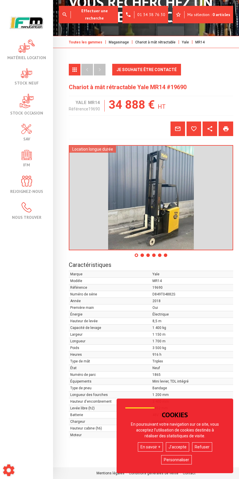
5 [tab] (160, 257)
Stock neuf (27, 82)
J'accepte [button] (177, 447)
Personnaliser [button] (176, 459)
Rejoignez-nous (26, 191)
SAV (26, 138)
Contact (189, 473)
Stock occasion (26, 112)
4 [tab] (154, 257)
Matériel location (26, 57)
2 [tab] (142, 257)
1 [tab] (137, 257)
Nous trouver (26, 217)
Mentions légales (110, 473)
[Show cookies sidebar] (9, 470)
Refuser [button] (202, 447)
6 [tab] (166, 257)
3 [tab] (148, 257)
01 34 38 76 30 (145, 14)
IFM (26, 164)
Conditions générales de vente (153, 473)
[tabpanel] (151, 198)
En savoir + (150, 447)
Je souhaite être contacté (147, 69)
